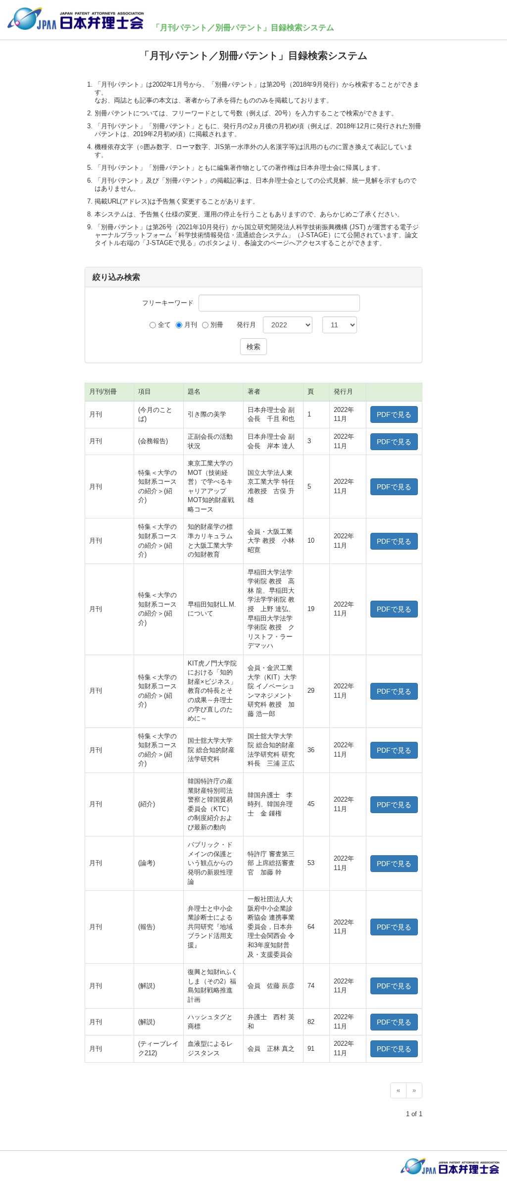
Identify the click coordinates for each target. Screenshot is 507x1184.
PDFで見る (394, 414)
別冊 (216, 324)
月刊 (190, 324)
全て (164, 324)
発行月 (246, 324)
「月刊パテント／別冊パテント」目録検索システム (243, 27)
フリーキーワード (168, 303)
